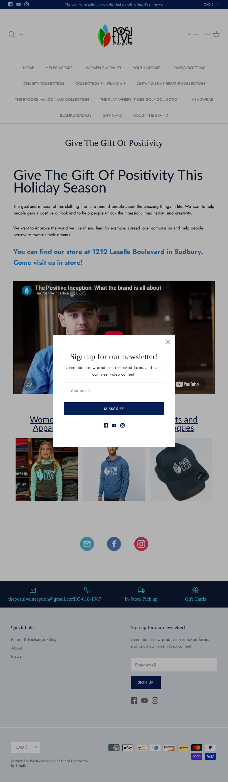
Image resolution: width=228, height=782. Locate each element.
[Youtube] (114, 425)
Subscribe (114, 408)
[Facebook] (106, 425)
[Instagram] (122, 425)
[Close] (168, 342)
